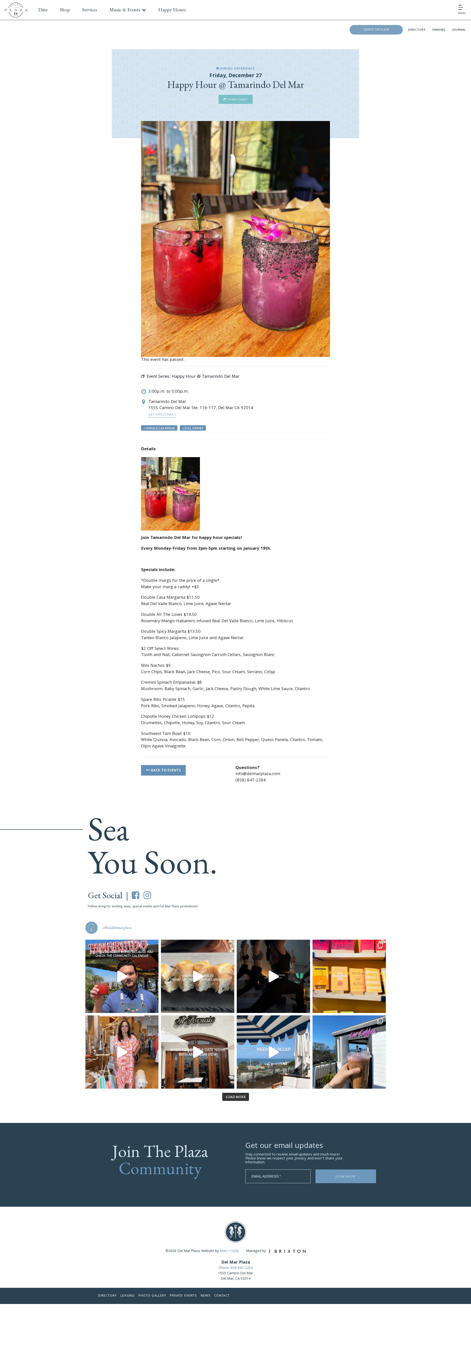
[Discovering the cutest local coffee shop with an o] (349, 1052)
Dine (43, 9)
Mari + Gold (229, 1251)
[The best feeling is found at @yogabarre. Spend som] (273, 976)
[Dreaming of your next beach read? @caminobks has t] (349, 976)
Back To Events (165, 770)
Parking (438, 30)
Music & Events (124, 9)
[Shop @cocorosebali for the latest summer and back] (122, 1052)
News (205, 1296)
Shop (65, 9)
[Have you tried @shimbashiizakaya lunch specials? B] (197, 976)
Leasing (127, 1296)
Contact (222, 1296)
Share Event (237, 99)
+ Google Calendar (159, 428)
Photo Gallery (152, 1296)
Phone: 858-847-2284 (236, 1268)
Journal (459, 30)
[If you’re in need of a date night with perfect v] (197, 1052)
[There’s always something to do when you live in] (122, 976)
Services (89, 9)
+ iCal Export (193, 428)
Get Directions (161, 415)
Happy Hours (172, 9)
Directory (417, 30)
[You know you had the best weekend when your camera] (273, 1052)
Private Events (183, 1296)
